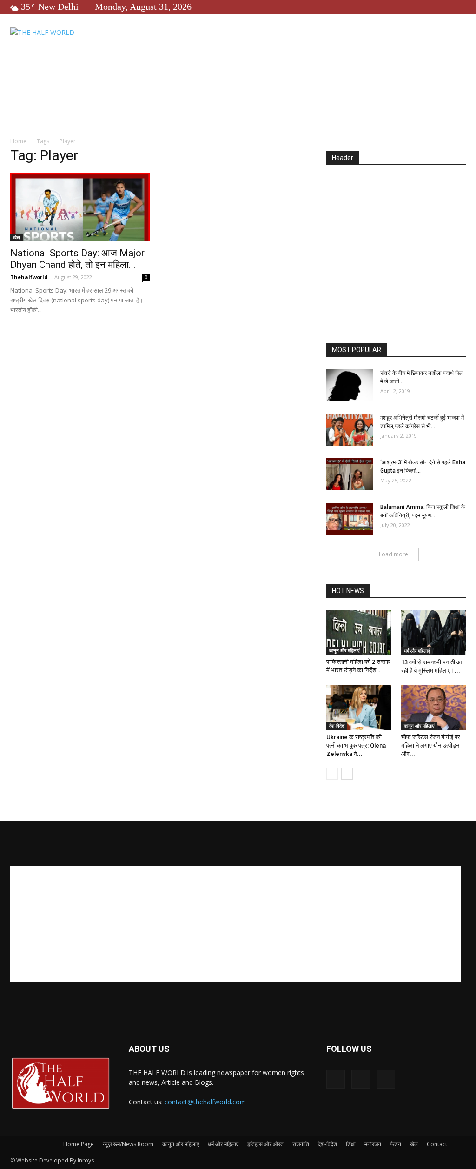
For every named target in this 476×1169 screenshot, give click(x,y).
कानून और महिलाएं (344, 650)
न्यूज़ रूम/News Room (128, 1144)
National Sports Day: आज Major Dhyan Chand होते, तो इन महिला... (77, 258)
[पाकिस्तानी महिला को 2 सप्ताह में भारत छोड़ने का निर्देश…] (358, 632)
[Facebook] (428, 6)
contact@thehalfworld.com (205, 1101)
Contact (437, 1144)
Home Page (78, 1144)
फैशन (395, 1144)
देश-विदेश (336, 725)
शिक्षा (351, 1144)
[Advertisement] (401, 254)
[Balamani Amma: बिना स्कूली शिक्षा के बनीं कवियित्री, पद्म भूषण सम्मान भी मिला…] (349, 519)
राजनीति (300, 1144)
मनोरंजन (372, 1144)
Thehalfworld (29, 277)
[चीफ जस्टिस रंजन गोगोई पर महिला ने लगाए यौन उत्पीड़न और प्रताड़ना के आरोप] (433, 707)
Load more (393, 554)
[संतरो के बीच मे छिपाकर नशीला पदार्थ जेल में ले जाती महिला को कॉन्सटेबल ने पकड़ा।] (349, 385)
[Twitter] (443, 6)
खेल (16, 237)
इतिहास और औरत (265, 1144)
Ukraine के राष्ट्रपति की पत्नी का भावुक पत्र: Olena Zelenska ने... (356, 745)
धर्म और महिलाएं (417, 651)
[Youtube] (459, 6)
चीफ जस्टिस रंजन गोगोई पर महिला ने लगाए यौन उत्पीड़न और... (430, 745)
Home (18, 141)
